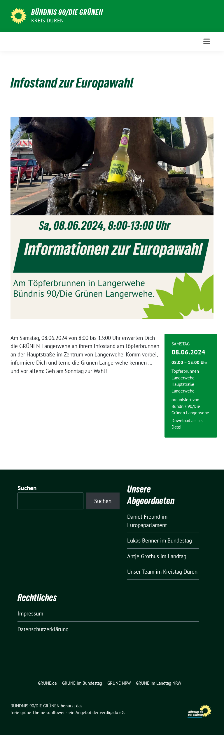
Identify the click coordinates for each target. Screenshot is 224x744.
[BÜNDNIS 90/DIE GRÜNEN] (18, 15)
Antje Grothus (143, 556)
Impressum (30, 613)
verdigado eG (112, 712)
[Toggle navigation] (207, 41)
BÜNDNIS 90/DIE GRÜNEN (67, 12)
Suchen (27, 488)
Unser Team (140, 571)
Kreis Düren (47, 20)
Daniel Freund (143, 516)
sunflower (55, 712)
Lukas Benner (143, 540)
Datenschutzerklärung (43, 629)
